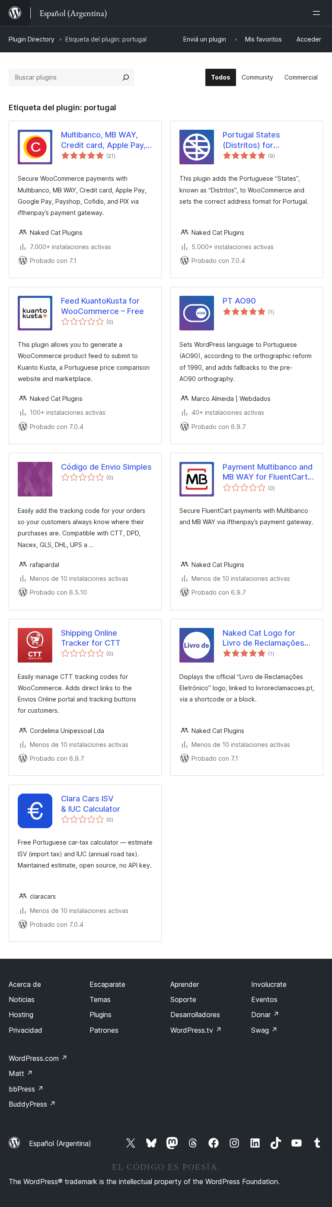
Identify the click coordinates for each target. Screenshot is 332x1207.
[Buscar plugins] (125, 77)
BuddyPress (32, 1104)
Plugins (100, 1014)
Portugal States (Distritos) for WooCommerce (252, 140)
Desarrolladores (195, 1014)
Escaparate (107, 984)
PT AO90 (239, 300)
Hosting (21, 1014)
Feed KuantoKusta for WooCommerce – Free (102, 305)
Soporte (183, 999)
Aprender (184, 984)
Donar (265, 1014)
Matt (21, 1073)
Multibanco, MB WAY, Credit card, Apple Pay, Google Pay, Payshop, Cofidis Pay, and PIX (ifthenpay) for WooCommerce (103, 140)
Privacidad (25, 1030)
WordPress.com (38, 1058)
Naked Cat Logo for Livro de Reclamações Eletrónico (263, 638)
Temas (100, 999)
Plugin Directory (31, 39)
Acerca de (25, 984)
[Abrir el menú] (318, 13)
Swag (264, 1030)
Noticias (22, 999)
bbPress (26, 1089)
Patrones (103, 1030)
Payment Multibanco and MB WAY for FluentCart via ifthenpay (268, 472)
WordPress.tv (196, 1030)
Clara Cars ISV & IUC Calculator (90, 803)
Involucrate (269, 984)
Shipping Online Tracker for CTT (91, 637)
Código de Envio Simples (106, 466)
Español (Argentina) (60, 1143)
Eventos (264, 999)
